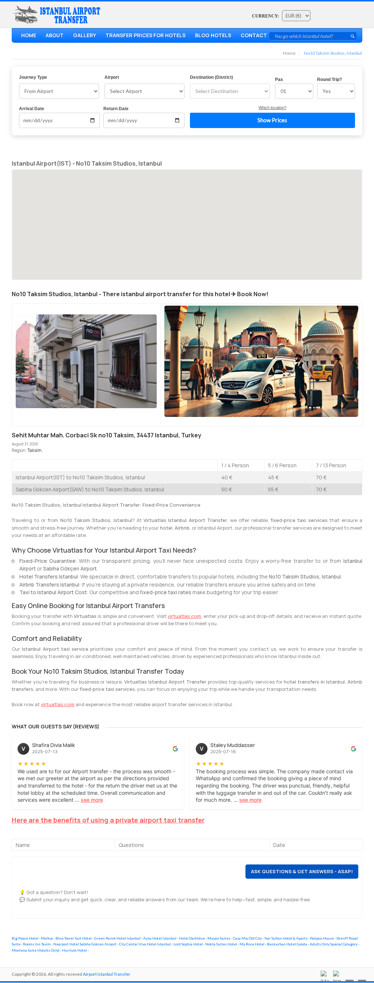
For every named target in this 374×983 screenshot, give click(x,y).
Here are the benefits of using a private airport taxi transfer (108, 820)
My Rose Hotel (252, 944)
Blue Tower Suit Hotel (74, 938)
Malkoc (47, 938)
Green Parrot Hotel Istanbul (117, 938)
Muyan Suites (218, 938)
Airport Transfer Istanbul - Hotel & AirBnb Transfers (57, 15)
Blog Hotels (213, 35)
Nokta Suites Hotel (221, 944)
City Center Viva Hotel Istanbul (145, 944)
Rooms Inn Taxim (37, 944)
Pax (279, 79)
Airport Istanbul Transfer (106, 974)
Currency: (265, 16)
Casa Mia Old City (247, 938)
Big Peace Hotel (25, 938)
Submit (352, 36)
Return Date (116, 108)
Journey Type (33, 77)
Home (28, 35)
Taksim (34, 450)
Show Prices (272, 120)
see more (92, 800)
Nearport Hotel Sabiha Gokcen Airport (85, 944)
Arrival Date (31, 108)
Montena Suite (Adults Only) (36, 950)
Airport (111, 77)
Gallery (84, 35)
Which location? (272, 107)
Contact (254, 35)
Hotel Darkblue (192, 938)
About (55, 35)
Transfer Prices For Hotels (146, 35)
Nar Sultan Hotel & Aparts (286, 938)
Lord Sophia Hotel (188, 944)
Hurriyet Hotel (74, 950)
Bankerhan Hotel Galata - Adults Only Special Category (312, 944)
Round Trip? (329, 79)
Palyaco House (322, 938)
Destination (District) (211, 77)
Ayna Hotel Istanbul (159, 938)
